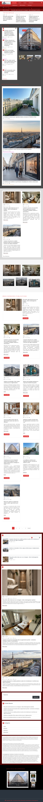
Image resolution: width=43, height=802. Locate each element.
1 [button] (28, 60)
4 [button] (31, 60)
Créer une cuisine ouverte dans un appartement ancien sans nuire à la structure (10, 51)
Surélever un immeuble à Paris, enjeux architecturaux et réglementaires (12, 382)
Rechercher (6, 694)
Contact (30, 5)
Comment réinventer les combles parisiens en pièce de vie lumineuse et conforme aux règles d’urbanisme (34, 19)
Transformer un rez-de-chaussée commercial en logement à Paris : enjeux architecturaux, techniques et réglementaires (11, 461)
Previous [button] (32, 772)
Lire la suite (25, 318)
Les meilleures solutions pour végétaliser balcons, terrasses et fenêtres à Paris (19, 117)
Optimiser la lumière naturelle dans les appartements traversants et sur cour (30, 421)
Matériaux (14, 5)
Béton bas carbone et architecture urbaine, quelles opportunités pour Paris (11, 503)
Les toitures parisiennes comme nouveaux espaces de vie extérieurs (17, 149)
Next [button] (35, 772)
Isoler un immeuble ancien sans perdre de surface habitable (9, 61)
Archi (20, 2)
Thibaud (24, 48)
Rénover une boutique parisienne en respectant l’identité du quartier (9, 41)
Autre (25, 2)
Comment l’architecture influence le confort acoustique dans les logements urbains (18, 780)
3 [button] (30, 60)
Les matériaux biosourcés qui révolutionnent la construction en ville (29, 44)
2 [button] (29, 60)
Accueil (14, 2)
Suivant (29, 528)
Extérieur (31, 2)
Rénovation (22, 5)
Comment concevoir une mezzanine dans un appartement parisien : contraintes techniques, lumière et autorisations (21, 19)
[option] (9, 34)
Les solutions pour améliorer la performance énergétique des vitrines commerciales (20, 181)
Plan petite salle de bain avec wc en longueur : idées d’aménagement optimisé (10, 71)
